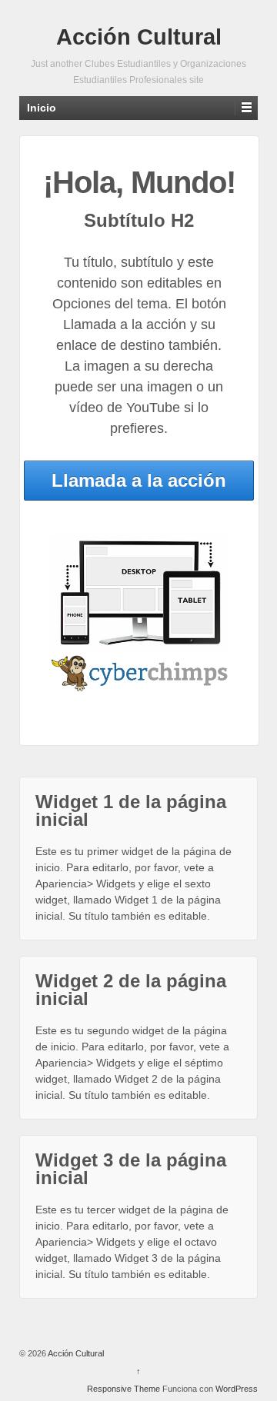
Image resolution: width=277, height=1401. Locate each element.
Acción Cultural (139, 37)
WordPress (236, 1388)
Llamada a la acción (139, 480)
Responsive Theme (123, 1388)
